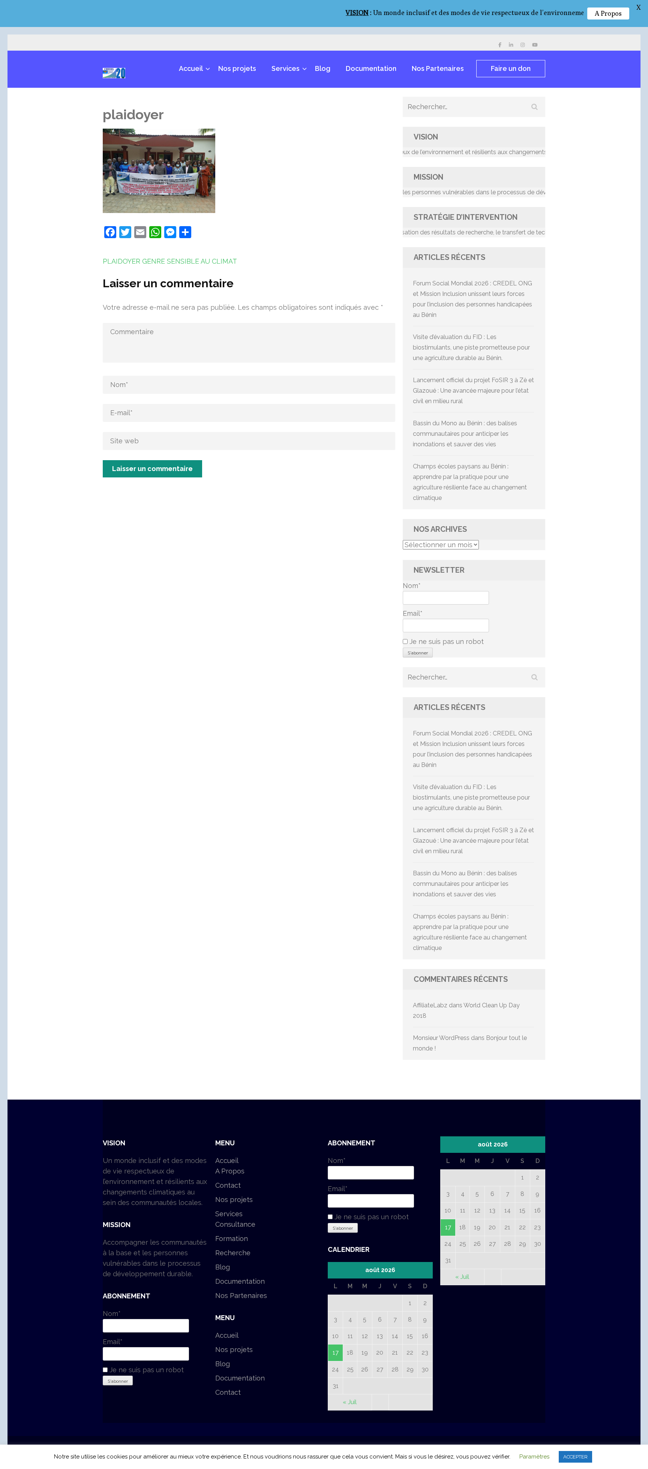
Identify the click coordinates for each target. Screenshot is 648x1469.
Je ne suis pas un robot (446, 641)
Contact (228, 1185)
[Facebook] (499, 45)
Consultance (235, 1224)
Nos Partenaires (438, 68)
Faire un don (511, 68)
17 (336, 1352)
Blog (322, 68)
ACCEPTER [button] (575, 1457)
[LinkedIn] (511, 45)
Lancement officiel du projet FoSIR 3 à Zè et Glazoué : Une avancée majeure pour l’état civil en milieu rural (473, 391)
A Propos (229, 1171)
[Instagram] (522, 45)
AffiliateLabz (430, 1005)
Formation (231, 1238)
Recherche (232, 1253)
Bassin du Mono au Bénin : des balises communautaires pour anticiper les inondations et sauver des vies (465, 434)
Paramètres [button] (534, 1456)
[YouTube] (535, 45)
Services (286, 68)
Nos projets (237, 68)
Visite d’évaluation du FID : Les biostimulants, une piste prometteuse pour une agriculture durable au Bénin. (471, 347)
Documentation (371, 68)
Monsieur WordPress (441, 1037)
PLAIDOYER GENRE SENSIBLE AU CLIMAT (170, 261)
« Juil (350, 1402)
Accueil (191, 68)
